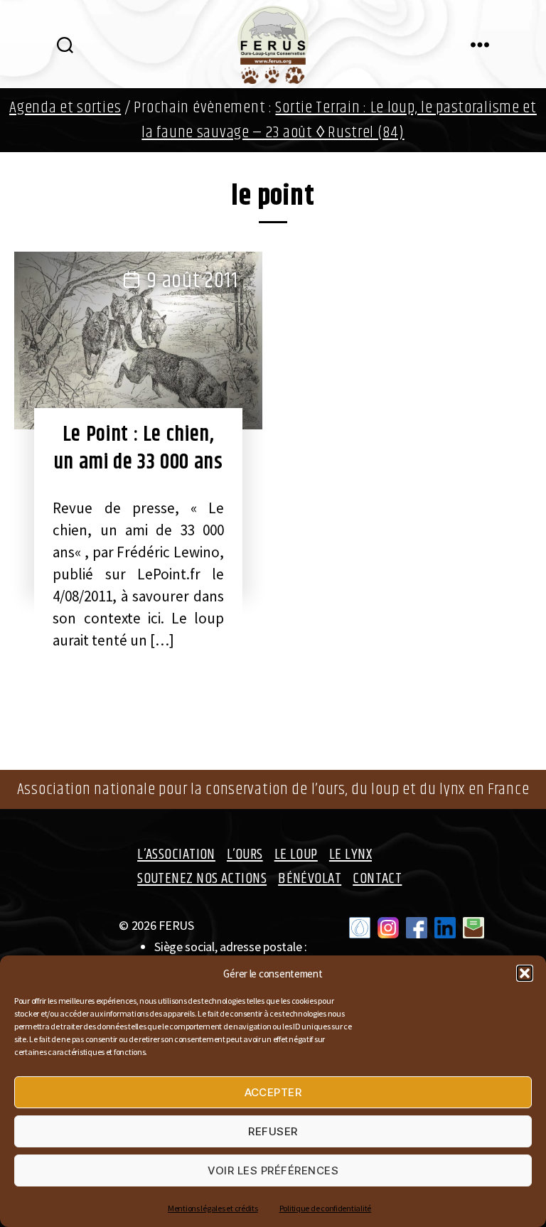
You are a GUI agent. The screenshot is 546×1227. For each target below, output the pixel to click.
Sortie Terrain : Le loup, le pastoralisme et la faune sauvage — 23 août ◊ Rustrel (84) (339, 120)
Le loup (296, 854)
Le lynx (350, 854)
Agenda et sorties (65, 107)
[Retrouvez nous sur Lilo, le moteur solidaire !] (359, 927)
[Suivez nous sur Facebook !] (416, 927)
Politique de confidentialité (325, 1208)
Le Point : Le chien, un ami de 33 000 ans (138, 448)
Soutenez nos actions (202, 878)
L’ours (245, 854)
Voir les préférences (273, 1170)
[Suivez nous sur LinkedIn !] (445, 927)
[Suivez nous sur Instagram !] (388, 927)
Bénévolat (309, 878)
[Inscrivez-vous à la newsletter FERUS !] (473, 927)
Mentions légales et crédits (213, 1208)
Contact (377, 878)
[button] (525, 973)
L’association (176, 854)
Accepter (273, 1092)
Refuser (273, 1131)
